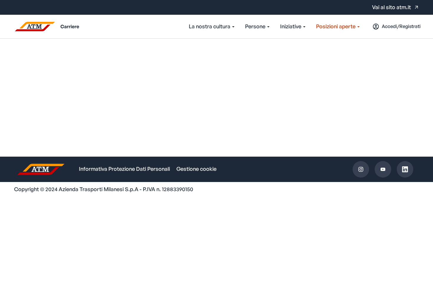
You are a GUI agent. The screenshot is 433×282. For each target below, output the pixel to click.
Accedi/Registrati (401, 26)
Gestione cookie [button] (196, 168)
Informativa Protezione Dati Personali (124, 168)
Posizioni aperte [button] (336, 26)
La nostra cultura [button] (210, 26)
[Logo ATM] (46, 27)
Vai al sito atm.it (391, 7)
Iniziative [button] (291, 26)
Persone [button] (256, 26)
